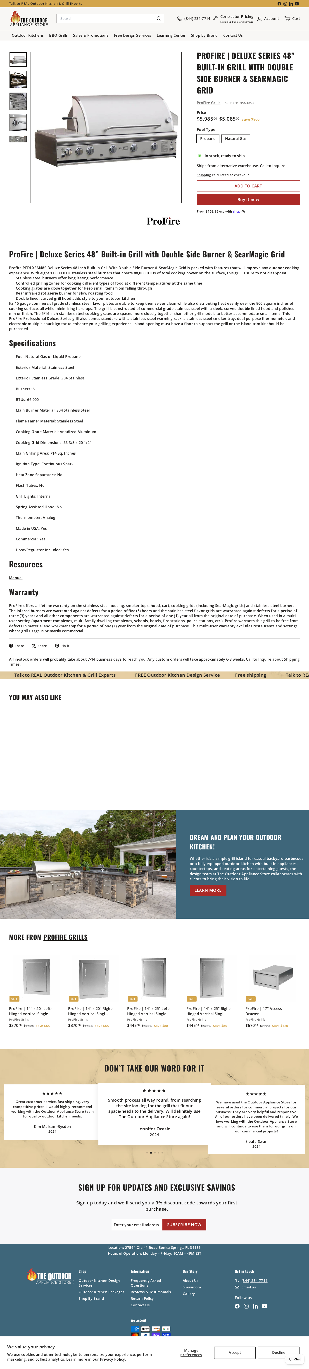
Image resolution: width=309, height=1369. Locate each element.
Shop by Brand (204, 35)
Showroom (192, 1287)
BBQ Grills (58, 35)
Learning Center (171, 35)
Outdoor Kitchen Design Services (99, 1282)
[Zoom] (106, 127)
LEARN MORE (208, 890)
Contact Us (233, 35)
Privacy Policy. (113, 1359)
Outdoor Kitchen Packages (101, 1292)
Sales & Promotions (90, 35)
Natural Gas (236, 138)
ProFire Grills (209, 102)
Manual (15, 577)
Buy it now (248, 199)
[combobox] (110, 18)
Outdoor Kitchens (28, 35)
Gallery (189, 1293)
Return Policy (142, 1298)
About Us (190, 1280)
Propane (208, 138)
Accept (235, 1352)
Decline (278, 1352)
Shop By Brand (91, 1298)
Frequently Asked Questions (146, 1282)
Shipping (204, 175)
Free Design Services (132, 35)
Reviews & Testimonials (151, 1292)
